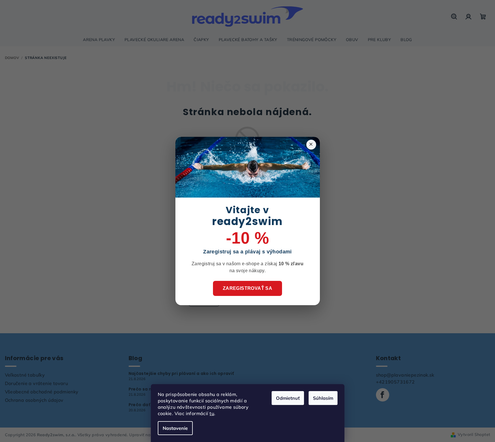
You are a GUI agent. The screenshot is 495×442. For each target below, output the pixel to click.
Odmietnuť (288, 398)
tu (212, 413)
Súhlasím (323, 398)
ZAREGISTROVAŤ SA (247, 288)
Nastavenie (175, 428)
